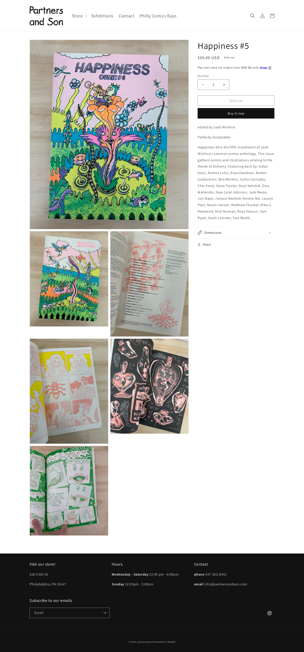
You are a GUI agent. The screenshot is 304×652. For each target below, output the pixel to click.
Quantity (203, 76)
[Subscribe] (104, 613)
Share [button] (207, 244)
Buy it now (236, 113)
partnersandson (145, 641)
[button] (79, 15)
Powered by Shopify (165, 641)
